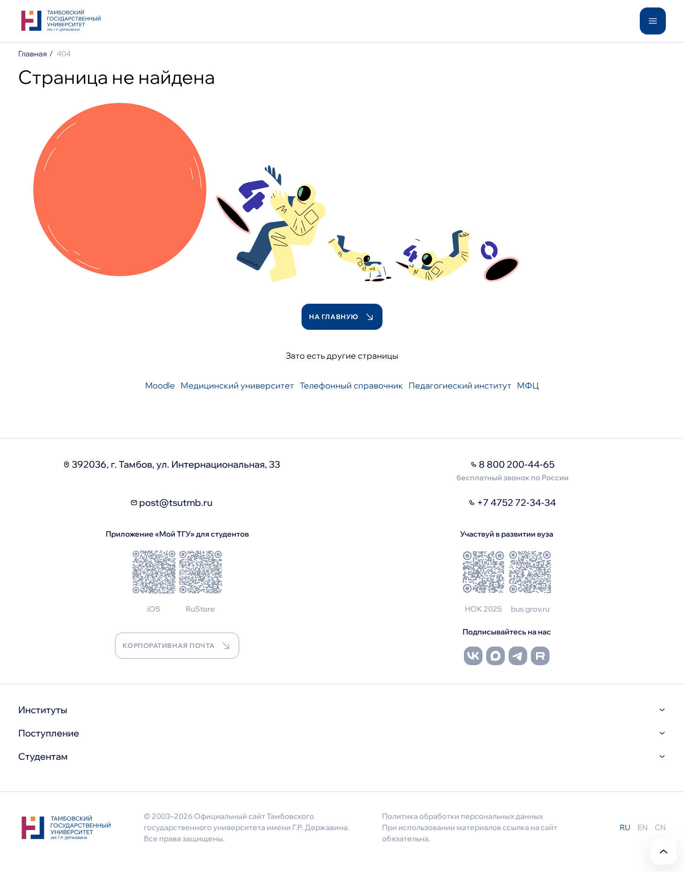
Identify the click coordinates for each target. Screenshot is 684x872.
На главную (333, 317)
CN (660, 827)
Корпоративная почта (168, 645)
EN (642, 827)
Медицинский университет (237, 385)
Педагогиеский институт (460, 385)
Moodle (160, 385)
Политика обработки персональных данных (462, 816)
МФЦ (528, 385)
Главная (32, 53)
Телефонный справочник (351, 385)
